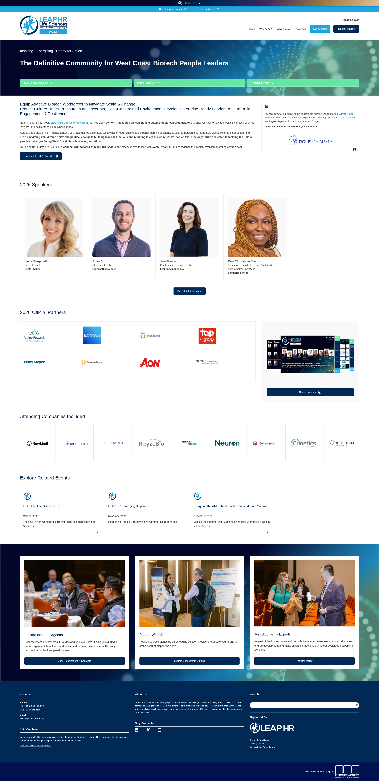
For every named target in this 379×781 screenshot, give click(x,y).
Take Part (301, 29)
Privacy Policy (257, 743)
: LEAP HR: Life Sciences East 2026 (189, 9)
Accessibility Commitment (262, 747)
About (251, 29)
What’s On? (265, 29)
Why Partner (284, 29)
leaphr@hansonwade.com (32, 718)
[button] (310, 392)
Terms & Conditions (259, 740)
